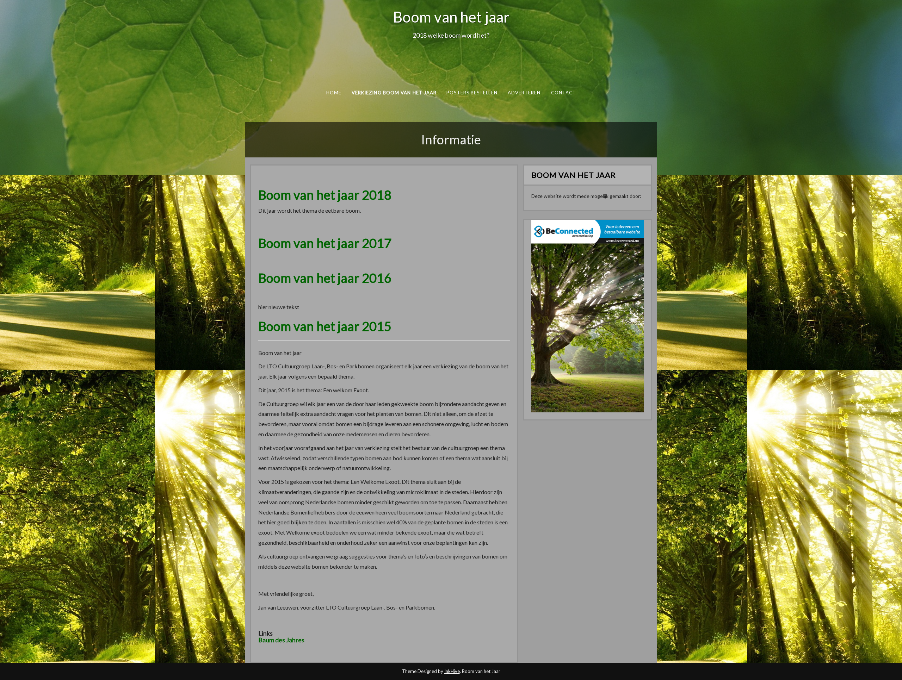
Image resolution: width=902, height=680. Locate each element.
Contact (563, 92)
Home (333, 92)
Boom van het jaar (451, 17)
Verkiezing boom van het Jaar (393, 92)
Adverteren (523, 92)
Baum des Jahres (281, 640)
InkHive (452, 671)
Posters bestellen (471, 92)
